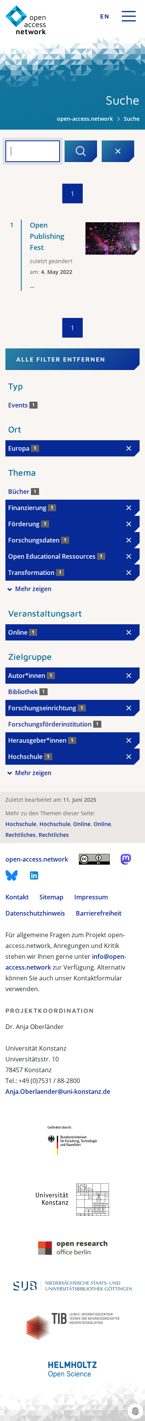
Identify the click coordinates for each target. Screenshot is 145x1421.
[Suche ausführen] (81, 151)
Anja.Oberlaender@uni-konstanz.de (57, 1091)
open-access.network (85, 118)
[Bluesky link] (11, 875)
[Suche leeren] (118, 151)
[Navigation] (129, 16)
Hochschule (21, 824)
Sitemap (51, 897)
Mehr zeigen (33, 589)
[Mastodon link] (126, 859)
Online (82, 824)
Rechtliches (21, 834)
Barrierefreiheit (98, 913)
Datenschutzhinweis (35, 913)
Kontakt (17, 897)
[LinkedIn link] (34, 875)
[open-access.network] (25, 19)
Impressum (91, 897)
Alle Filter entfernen (61, 359)
